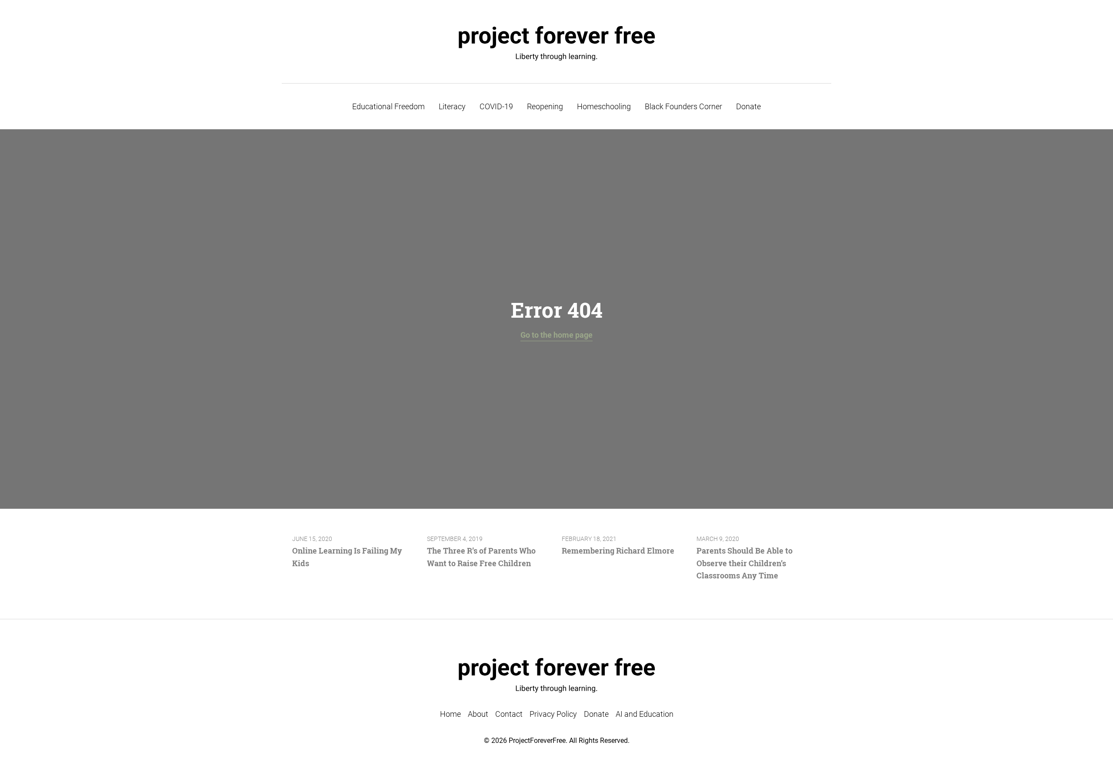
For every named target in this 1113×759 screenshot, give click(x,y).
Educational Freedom (388, 106)
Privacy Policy (553, 714)
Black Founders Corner (683, 106)
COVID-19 (496, 106)
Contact (509, 714)
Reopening (545, 106)
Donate (748, 106)
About (478, 714)
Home (450, 714)
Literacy (452, 106)
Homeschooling (604, 106)
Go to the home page (556, 334)
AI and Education (644, 714)
